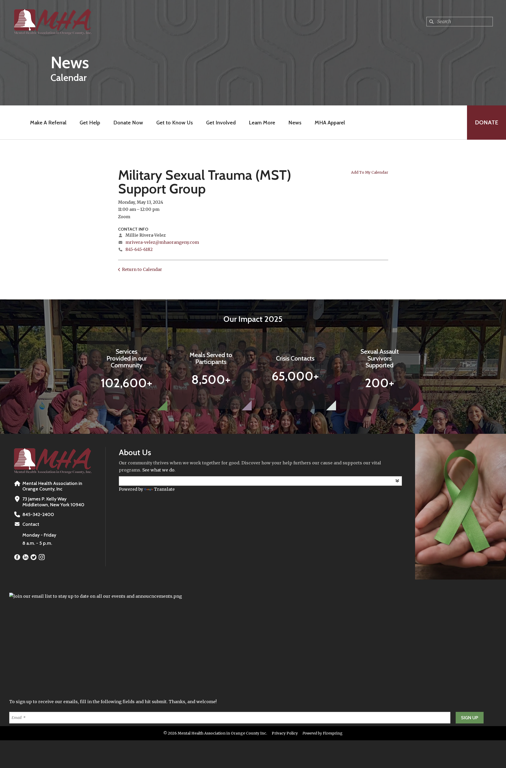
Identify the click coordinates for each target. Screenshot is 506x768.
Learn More (262, 122)
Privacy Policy (285, 733)
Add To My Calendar (369, 172)
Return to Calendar (142, 269)
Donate (486, 122)
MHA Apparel (330, 122)
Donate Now (128, 122)
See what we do (158, 470)
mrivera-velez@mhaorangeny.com (162, 242)
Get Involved (221, 122)
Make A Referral (48, 122)
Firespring (333, 733)
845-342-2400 (38, 514)
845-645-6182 (139, 249)
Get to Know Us (174, 122)
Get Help (90, 122)
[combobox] (459, 21)
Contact (30, 524)
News (294, 122)
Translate (164, 489)
